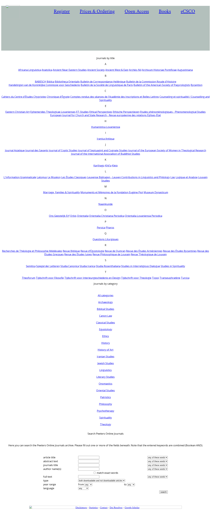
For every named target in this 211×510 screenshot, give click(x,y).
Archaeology (105, 302)
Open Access (137, 11)
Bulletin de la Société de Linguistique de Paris (107, 85)
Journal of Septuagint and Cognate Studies (103, 150)
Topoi (155, 278)
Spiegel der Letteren (48, 266)
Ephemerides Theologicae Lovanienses (53, 112)
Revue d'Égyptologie (92, 251)
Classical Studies (105, 322)
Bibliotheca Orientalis (67, 81)
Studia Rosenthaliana (108, 266)
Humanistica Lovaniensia (105, 127)
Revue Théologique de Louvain (149, 254)
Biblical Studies (105, 309)
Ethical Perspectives (100, 112)
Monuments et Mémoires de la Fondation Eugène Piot (111, 192)
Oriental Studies (105, 390)
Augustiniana (185, 70)
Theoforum (28, 278)
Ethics (105, 336)
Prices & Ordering (97, 11)
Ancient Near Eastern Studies (70, 70)
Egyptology (105, 329)
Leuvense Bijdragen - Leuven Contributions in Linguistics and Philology (128, 177)
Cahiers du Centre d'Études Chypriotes (24, 96)
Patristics (105, 397)
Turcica (185, 278)
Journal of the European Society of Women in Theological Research (167, 150)
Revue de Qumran (115, 251)
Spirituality (105, 417)
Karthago (98, 165)
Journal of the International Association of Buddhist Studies (105, 153)
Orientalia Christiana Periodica (106, 216)
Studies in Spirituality (173, 266)
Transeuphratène (170, 278)
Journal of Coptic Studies (63, 150)
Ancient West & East (116, 70)
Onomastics (105, 383)
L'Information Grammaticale (20, 177)
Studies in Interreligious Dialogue (140, 266)
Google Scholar (132, 507)
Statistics (93, 507)
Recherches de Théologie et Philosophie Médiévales (32, 251)
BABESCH (40, 81)
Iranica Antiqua (105, 138)
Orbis (73, 216)
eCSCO (188, 11)
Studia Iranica (87, 266)
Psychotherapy (105, 411)
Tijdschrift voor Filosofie (50, 278)
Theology (105, 424)
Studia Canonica (69, 266)
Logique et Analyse (187, 177)
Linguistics (105, 370)
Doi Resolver (116, 507)
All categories (105, 295)
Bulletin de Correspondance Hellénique (103, 81)
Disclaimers (81, 507)
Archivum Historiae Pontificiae (159, 70)
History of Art (105, 349)
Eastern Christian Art (17, 112)
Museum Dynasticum (156, 192)
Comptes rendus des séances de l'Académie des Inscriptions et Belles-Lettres (114, 96)
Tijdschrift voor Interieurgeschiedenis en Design (92, 278)
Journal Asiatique (15, 150)
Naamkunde (105, 204)
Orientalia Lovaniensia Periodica (143, 216)
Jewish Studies (105, 363)
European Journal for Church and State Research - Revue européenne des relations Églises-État (105, 115)
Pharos (110, 227)
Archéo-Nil (135, 70)
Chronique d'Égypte (58, 96)
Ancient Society (96, 70)
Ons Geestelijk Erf (59, 216)
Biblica (50, 81)
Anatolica (47, 70)
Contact (104, 507)
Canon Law (105, 315)
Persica (101, 227)
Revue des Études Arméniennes (144, 251)
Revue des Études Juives (78, 254)
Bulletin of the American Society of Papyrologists (161, 85)
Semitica (31, 266)
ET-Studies (82, 112)
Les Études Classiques (74, 177)
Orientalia (83, 216)
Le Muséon (54, 177)
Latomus (42, 177)
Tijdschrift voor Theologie (136, 278)
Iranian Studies (105, 356)
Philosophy (105, 404)
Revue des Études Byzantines (180, 251)
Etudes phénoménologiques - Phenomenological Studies (173, 112)
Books (165, 11)
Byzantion (196, 85)
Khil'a (108, 165)
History (105, 343)
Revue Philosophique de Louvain (111, 254)
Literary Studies (105, 377)
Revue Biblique (71, 251)
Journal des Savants (36, 150)
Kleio (115, 165)
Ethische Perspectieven (126, 112)
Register (62, 11)
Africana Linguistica (29, 70)
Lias (172, 177)
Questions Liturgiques (105, 239)
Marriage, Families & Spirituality (61, 192)
